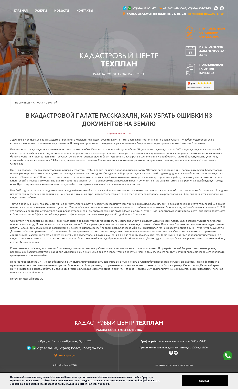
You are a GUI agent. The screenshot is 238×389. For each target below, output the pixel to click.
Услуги (41, 10)
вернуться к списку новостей (36, 102)
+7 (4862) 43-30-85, (175, 8)
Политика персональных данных (173, 365)
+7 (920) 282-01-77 (144, 8)
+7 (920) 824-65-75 (199, 8)
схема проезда (66, 355)
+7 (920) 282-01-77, (47, 348)
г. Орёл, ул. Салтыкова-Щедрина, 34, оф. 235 (156, 13)
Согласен (205, 380)
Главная (21, 10)
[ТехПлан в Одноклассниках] (222, 8)
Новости (61, 10)
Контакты (84, 10)
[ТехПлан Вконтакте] (216, 8)
